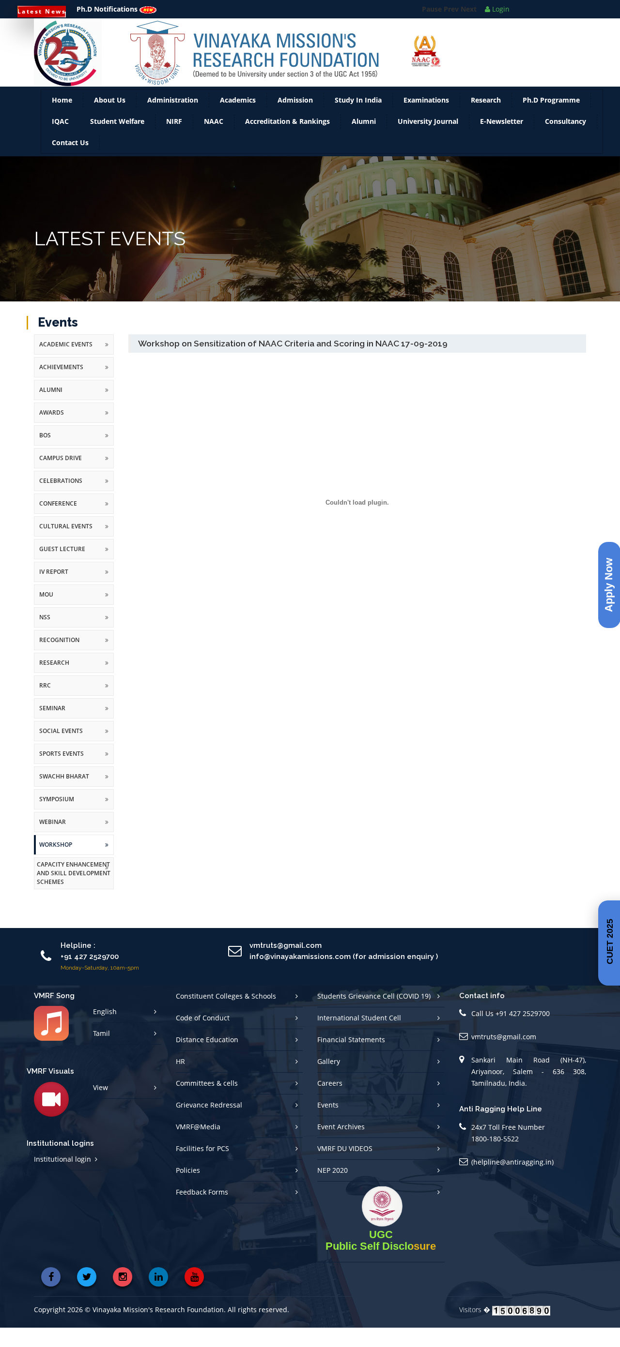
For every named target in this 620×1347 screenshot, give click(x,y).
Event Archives (341, 1146)
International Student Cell (359, 1037)
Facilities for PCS (202, 1167)
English (105, 1030)
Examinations (426, 119)
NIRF (174, 140)
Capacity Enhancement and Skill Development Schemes (73, 892)
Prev (451, 32)
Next (469, 32)
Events (328, 1124)
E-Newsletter (501, 140)
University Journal (428, 140)
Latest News (41, 11)
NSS (44, 636)
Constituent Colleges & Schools (226, 1015)
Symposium (56, 818)
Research (486, 119)
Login (500, 9)
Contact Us (70, 161)
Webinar (52, 841)
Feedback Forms (202, 1211)
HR (180, 1080)
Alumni (364, 140)
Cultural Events (66, 545)
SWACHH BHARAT (64, 796)
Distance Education (207, 1058)
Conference (58, 523)
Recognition (59, 659)
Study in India (358, 119)
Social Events (61, 750)
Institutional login (62, 1178)
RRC (45, 705)
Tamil (101, 1052)
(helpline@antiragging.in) (512, 1181)
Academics (238, 119)
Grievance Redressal (209, 1124)
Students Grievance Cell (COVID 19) (374, 1015)
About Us (109, 119)
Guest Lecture (62, 568)
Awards (51, 432)
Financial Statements (351, 1058)
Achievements (61, 386)
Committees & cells (207, 1102)
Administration (172, 119)
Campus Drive (60, 477)
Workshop (55, 864)
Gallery (328, 1080)
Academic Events (66, 363)
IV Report (53, 591)
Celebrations (60, 500)
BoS (45, 454)
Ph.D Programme (551, 119)
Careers (329, 1102)
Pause (432, 32)
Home (62, 119)
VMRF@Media (198, 1146)
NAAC (213, 140)
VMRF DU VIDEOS (344, 1167)
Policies (188, 1189)
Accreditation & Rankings (287, 140)
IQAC (60, 140)
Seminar (52, 727)
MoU (46, 614)
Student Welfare (117, 140)
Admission (295, 119)
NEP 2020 (332, 1189)
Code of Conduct (203, 1037)
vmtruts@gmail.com (503, 1056)
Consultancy (565, 140)
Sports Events (61, 773)
